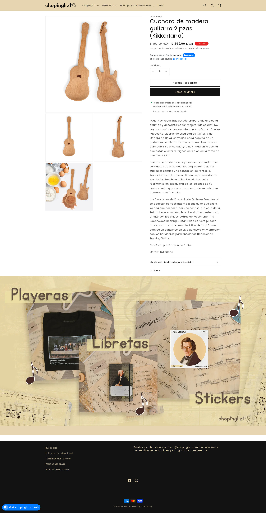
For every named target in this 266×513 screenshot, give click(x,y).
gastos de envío (162, 48)
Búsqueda (51, 447)
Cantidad (155, 65)
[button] (90, 5)
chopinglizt (126, 506)
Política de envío (55, 464)
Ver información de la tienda (170, 111)
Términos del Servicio (58, 458)
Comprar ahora (184, 92)
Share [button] (156, 270)
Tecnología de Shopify (142, 506)
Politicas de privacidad (59, 453)
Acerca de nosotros (57, 469)
